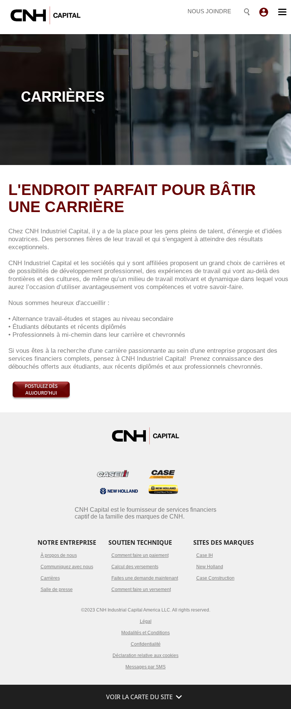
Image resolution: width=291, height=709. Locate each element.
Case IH (204, 555)
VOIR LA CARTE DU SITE (139, 697)
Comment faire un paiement (140, 555)
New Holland (209, 566)
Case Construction (215, 578)
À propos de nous (59, 555)
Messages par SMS (145, 667)
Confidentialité (146, 644)
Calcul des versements (134, 566)
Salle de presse (57, 589)
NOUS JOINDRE (209, 11)
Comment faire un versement (141, 589)
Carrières (50, 578)
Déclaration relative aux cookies (145, 655)
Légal (146, 621)
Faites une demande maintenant (144, 578)
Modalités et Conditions (145, 632)
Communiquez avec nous (67, 566)
